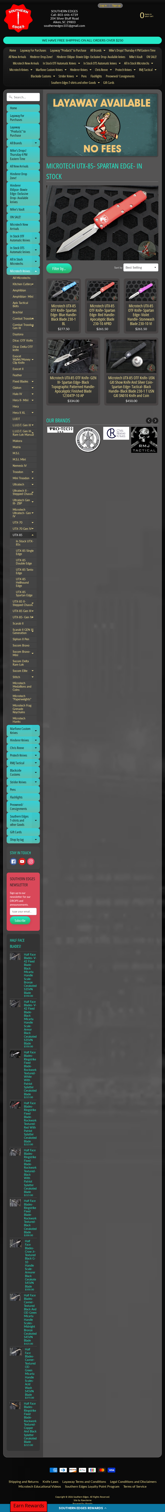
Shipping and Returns (24, 1481)
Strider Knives (69, 77)
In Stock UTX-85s (24, 543)
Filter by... (59, 268)
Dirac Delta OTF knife (23, 348)
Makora (17, 441)
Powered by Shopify (83, 1503)
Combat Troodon (25, 319)
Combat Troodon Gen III (25, 326)
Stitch (25, 677)
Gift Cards (108, 82)
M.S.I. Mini (19, 459)
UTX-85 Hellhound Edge (22, 582)
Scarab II (18, 623)
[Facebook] (13, 861)
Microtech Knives (21, 70)
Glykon (25, 388)
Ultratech (25, 485)
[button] (82, 1508)
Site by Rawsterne (83, 1500)
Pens (84, 76)
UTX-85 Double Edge (24, 562)
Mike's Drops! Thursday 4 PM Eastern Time (132, 50)
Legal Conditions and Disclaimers (133, 1481)
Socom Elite (25, 671)
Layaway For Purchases (33, 50)
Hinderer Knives (81, 70)
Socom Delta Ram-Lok (21, 663)
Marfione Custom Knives (52, 70)
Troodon (25, 472)
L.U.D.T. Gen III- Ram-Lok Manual (25, 433)
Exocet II (18, 369)
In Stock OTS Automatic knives (103, 64)
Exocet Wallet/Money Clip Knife (25, 360)
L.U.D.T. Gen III (25, 426)
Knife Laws (50, 1481)
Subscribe (20, 920)
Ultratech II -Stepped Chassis (25, 492)
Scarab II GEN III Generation (25, 631)
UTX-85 (25, 535)
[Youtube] (22, 861)
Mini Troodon (25, 479)
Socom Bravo (21, 645)
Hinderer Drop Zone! (41, 57)
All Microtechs (21, 278)
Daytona (18, 334)
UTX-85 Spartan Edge (24, 593)
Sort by (118, 267)
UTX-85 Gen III (25, 611)
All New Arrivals (17, 57)
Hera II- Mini (25, 401)
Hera (16, 406)
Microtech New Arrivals (26, 63)
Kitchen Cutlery (25, 285)
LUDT (16, 419)
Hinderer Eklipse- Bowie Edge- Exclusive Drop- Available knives (91, 57)
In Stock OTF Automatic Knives (62, 64)
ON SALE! (151, 57)
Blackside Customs (43, 77)
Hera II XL (25, 413)
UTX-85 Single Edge (25, 552)
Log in (103, 5)
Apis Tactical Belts (20, 304)
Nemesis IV (20, 465)
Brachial (18, 312)
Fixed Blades (25, 382)
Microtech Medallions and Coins (22, 686)
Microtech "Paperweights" (22, 697)
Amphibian (19, 290)
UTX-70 (25, 523)
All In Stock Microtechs (139, 64)
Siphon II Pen (21, 639)
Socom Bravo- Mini (25, 653)
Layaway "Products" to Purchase (68, 50)
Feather (17, 375)
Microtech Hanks (19, 720)
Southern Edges (81, 1496)
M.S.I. (16, 453)
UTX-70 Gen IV (25, 529)
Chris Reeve (104, 70)
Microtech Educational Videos (40, 1486)
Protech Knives (126, 70)
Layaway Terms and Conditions (84, 1481)
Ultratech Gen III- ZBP (25, 502)
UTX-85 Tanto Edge (24, 571)
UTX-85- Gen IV (25, 618)
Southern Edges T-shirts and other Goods (76, 83)
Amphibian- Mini (23, 296)
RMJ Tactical (148, 70)
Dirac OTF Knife (23, 340)
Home (12, 50)
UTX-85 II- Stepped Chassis (25, 603)
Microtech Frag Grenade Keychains (22, 709)
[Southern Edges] (18, 18)
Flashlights (96, 76)
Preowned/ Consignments (120, 76)
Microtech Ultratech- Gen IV (25, 513)
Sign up (116, 5)
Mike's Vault (135, 57)
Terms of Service (134, 1486)
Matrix (17, 447)
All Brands (98, 51)
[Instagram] (30, 861)
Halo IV (25, 394)
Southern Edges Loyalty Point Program (92, 1486)
